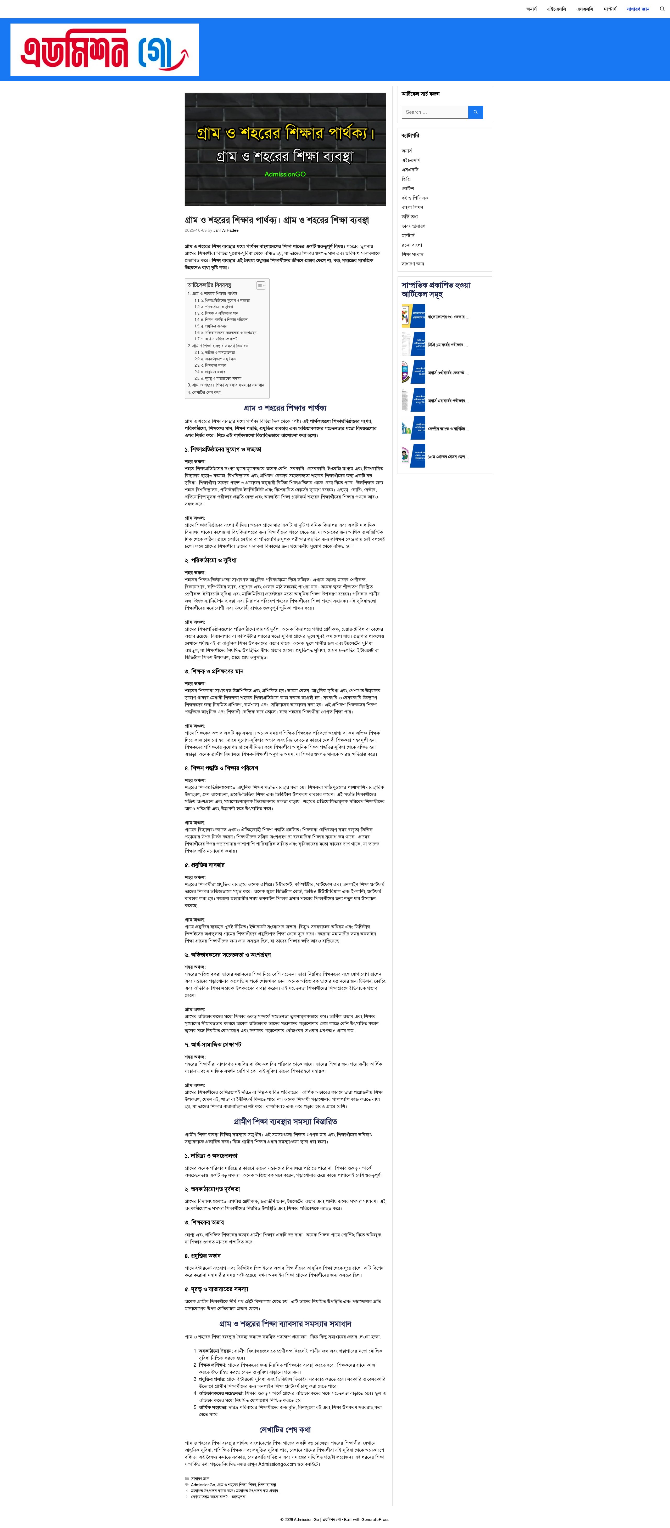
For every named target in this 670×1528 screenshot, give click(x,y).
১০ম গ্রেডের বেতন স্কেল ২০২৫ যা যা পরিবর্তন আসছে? (449, 456)
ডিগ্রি (406, 179)
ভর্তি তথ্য (410, 217)
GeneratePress (375, 1519)
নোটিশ (408, 188)
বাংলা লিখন (412, 207)
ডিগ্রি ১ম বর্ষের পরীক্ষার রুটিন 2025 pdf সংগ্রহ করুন (449, 345)
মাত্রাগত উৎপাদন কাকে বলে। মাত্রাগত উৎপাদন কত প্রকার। (235, 1490)
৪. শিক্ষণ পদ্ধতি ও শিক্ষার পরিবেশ (224, 319)
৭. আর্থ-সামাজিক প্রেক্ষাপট (219, 339)
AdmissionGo (203, 1484)
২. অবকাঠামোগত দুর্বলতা (218, 359)
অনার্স (532, 9)
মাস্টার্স (610, 9)
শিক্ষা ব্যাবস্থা (267, 1484)
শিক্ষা (252, 1484)
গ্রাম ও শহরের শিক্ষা (232, 1484)
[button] (662, 9)
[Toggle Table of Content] (258, 285)
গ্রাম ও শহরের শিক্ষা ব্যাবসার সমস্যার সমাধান (228, 385)
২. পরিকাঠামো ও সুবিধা (217, 306)
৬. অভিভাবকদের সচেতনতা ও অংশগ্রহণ (228, 332)
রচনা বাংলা (412, 245)
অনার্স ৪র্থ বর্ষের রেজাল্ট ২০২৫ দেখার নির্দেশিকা (449, 373)
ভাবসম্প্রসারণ (414, 226)
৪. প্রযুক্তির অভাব (213, 372)
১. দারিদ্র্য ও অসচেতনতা (218, 352)
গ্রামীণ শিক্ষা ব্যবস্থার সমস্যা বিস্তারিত (220, 346)
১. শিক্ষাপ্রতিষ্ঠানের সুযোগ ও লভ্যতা (225, 300)
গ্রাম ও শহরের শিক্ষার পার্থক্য (214, 293)
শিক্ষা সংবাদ (412, 254)
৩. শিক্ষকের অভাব (213, 365)
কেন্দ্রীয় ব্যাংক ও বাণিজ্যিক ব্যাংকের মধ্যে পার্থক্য (449, 428)
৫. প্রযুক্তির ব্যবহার (214, 326)
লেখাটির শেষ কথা (206, 392)
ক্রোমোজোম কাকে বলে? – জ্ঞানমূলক (218, 1496)
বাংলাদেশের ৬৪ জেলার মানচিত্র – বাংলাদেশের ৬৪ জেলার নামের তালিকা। (449, 317)
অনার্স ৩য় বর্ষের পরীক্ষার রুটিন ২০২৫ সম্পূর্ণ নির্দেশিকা (449, 401)
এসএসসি (585, 9)
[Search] (475, 112)
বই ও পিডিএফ (415, 198)
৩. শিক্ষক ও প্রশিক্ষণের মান (219, 313)
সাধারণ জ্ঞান (638, 9)
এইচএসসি (556, 9)
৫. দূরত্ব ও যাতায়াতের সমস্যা (221, 378)
